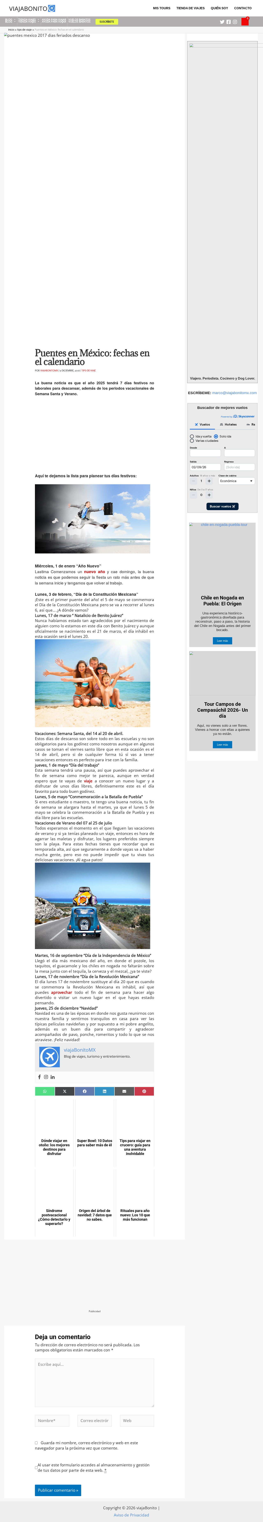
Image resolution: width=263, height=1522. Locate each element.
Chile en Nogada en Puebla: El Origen (222, 601)
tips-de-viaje (89, 370)
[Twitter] (222, 22)
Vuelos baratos (79, 19)
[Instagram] (235, 22)
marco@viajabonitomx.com (234, 393)
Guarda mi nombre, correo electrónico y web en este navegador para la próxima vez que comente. (86, 1445)
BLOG (8, 19)
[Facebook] (228, 22)
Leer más (222, 640)
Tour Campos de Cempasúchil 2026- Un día (222, 710)
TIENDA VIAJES (27, 19)
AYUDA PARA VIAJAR (54, 19)
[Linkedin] (52, 1077)
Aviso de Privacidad (131, 1515)
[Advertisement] (94, 437)
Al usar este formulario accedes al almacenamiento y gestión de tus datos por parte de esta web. (94, 1467)
